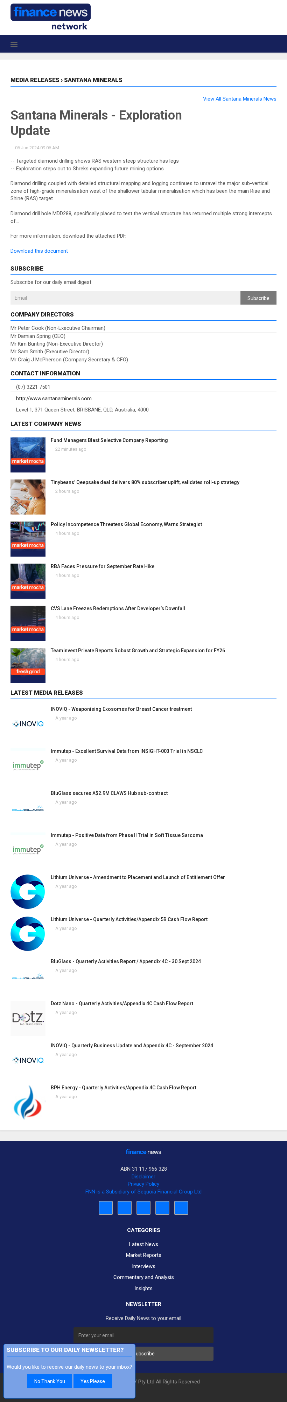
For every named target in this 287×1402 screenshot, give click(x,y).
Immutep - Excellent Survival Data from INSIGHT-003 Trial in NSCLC (127, 751)
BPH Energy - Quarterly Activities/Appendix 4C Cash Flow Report (123, 1087)
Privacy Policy (143, 1184)
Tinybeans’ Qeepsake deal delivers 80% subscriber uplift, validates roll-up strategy (145, 482)
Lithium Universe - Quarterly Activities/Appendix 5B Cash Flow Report (129, 919)
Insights (143, 1288)
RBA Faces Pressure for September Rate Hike (102, 566)
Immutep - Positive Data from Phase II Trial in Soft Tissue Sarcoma (127, 835)
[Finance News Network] (50, 16)
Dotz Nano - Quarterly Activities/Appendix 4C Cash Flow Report (122, 1003)
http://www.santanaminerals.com (53, 398)
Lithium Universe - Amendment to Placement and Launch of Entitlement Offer (138, 877)
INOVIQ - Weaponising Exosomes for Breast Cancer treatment (121, 709)
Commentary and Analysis (143, 1277)
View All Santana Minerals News (239, 99)
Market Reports (143, 1255)
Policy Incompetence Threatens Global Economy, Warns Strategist (126, 524)
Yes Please (92, 1381)
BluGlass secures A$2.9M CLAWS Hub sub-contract (109, 793)
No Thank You (49, 1381)
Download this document (39, 251)
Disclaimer (143, 1176)
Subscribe (258, 298)
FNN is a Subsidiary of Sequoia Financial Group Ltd (143, 1192)
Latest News (143, 1244)
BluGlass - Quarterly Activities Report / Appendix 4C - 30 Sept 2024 (126, 961)
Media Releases (34, 79)
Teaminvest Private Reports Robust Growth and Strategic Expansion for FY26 (138, 650)
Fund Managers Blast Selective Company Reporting (109, 440)
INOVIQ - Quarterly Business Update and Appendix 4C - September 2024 (132, 1045)
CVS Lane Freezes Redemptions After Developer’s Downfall (118, 608)
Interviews (143, 1266)
